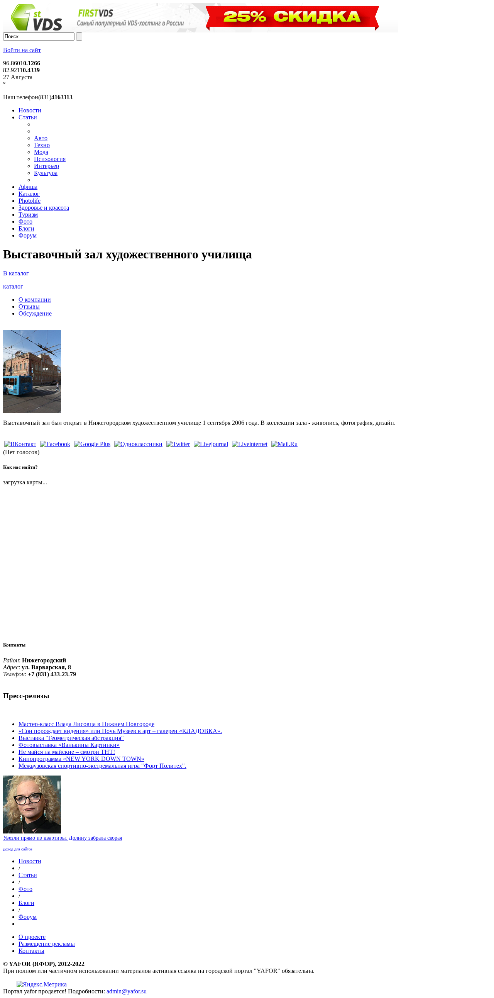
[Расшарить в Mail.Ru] (284, 444)
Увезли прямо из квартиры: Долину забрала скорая (62, 838)
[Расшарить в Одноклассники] (138, 444)
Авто (40, 138)
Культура (46, 173)
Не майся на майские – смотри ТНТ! (67, 751)
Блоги (26, 228)
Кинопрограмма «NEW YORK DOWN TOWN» (81, 758)
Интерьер (46, 166)
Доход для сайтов (17, 849)
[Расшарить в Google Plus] (92, 444)
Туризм (28, 214)
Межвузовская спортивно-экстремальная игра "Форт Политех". (102, 765)
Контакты (31, 950)
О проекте (32, 937)
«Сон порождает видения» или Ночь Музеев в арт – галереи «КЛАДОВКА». (120, 731)
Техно (42, 145)
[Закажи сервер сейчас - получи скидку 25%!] (200, 30)
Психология (50, 159)
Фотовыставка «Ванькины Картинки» (69, 745)
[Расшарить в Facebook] (55, 444)
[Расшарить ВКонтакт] (20, 444)
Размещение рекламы (47, 943)
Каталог (29, 193)
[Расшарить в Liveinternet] (250, 444)
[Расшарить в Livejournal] (211, 444)
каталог (13, 286)
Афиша (28, 186)
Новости (30, 110)
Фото (25, 221)
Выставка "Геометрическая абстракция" (71, 738)
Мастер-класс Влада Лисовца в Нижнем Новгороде (86, 724)
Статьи (28, 117)
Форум (28, 235)
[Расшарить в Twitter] (178, 444)
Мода (41, 152)
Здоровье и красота (44, 207)
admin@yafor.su (127, 991)
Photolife (30, 200)
